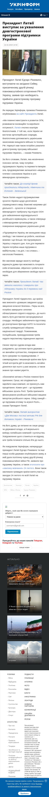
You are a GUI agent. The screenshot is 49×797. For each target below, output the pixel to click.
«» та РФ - (23, 415)
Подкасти (29, 674)
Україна (35, 485)
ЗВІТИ (10, 767)
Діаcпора (11, 711)
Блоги (27, 693)
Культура (11, 708)
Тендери (11, 746)
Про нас (11, 726)
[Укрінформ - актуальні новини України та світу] (24, 4)
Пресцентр (28, 9)
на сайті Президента (26, 114)
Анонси (37, 9)
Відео (26, 689)
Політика (11, 685)
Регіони (11, 700)
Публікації (29, 678)
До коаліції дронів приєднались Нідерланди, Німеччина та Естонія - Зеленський (24, 187)
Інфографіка (30, 697)
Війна (10, 678)
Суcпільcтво (13, 704)
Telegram (38, 541)
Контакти (11, 729)
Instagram (7, 543)
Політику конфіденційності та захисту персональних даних (25, 786)
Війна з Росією (15, 490)
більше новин (24, 547)
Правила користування (13, 741)
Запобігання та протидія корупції (15, 751)
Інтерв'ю (28, 682)
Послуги (10, 9)
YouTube (19, 543)
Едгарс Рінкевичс (29, 490)
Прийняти (24, 793)
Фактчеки (12, 693)
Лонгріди (28, 700)
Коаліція (19, 485)
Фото (26, 685)
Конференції (30, 710)
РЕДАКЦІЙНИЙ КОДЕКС (14, 772)
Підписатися (12, 531)
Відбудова (12, 682)
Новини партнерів (29, 705)
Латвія (17, 127)
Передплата (13, 733)
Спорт (10, 715)
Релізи (27, 719)
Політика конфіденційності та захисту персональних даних (15, 759)
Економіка (12, 689)
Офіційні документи (29, 714)
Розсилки (11, 776)
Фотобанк (18, 9)
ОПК (5, 490)
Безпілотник (8, 485)
